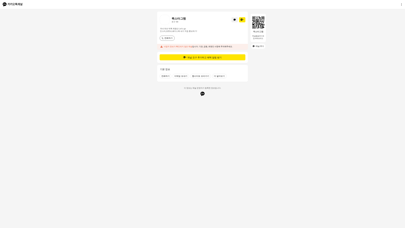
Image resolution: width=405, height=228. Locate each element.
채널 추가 (260, 46)
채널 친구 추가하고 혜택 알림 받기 (204, 57)
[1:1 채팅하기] (234, 19)
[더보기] (400, 4)
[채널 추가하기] (242, 19)
